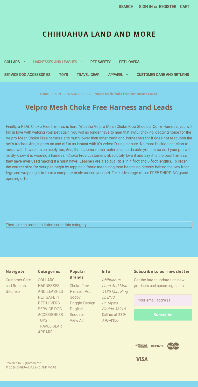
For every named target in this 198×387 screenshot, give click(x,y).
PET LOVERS (129, 62)
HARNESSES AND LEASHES (55, 62)
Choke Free (79, 285)
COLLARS (12, 62)
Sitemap (13, 291)
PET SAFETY (101, 62)
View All (77, 320)
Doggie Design (82, 303)
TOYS (63, 74)
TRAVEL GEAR (88, 74)
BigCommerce (31, 363)
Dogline (76, 309)
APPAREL (115, 74)
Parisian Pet (80, 291)
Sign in (146, 6)
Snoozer (77, 314)
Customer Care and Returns (163, 74)
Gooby (75, 297)
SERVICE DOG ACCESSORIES (27, 74)
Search (126, 6)
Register (167, 6)
